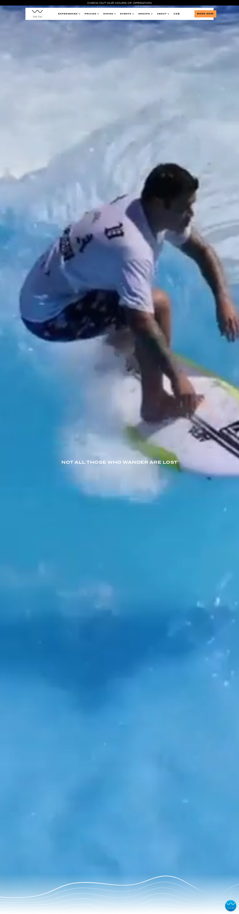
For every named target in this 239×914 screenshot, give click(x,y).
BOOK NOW (205, 13)
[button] (69, 14)
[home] (36, 14)
